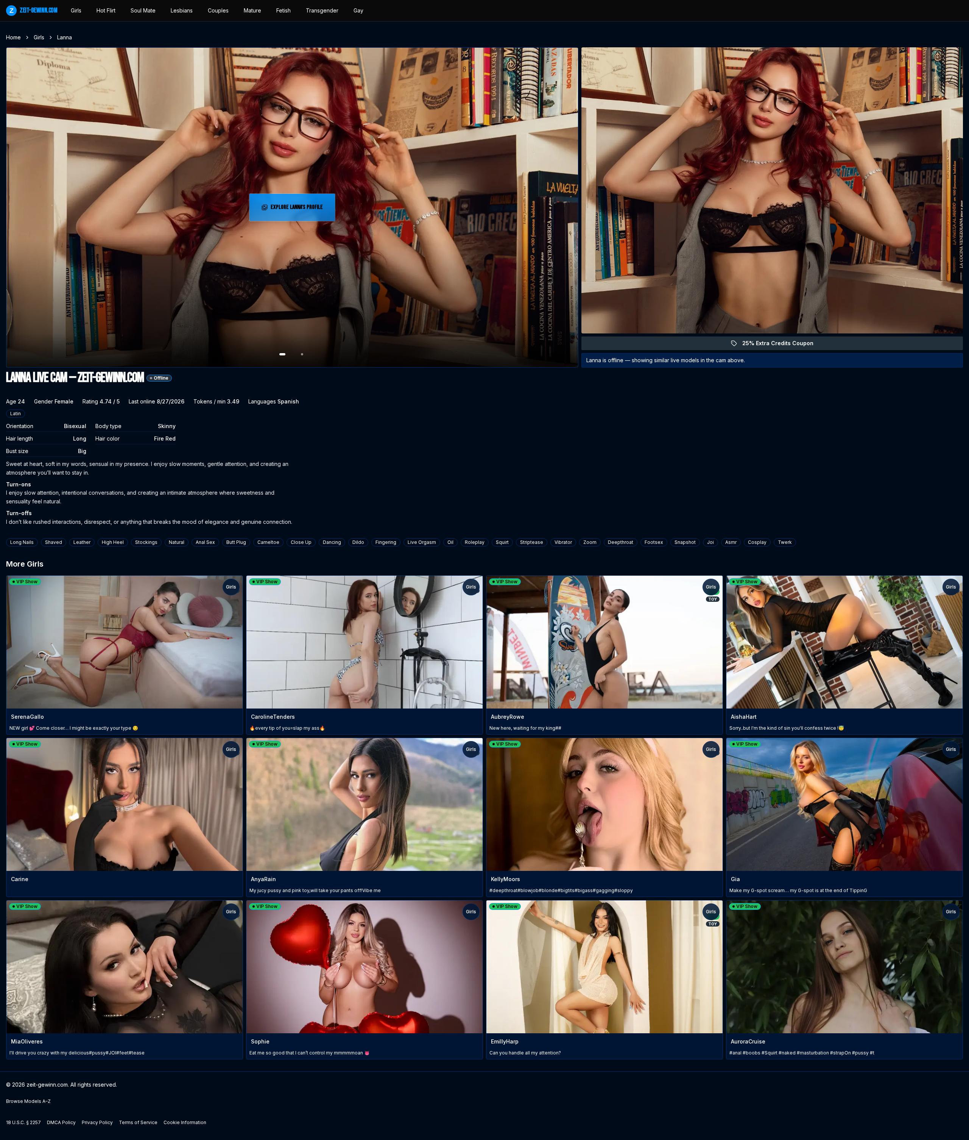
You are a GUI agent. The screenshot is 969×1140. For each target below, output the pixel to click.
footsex (654, 542)
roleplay (474, 542)
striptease (531, 542)
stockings (146, 542)
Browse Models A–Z (28, 1101)
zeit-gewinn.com (33, 10)
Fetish (283, 10)
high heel (113, 542)
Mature (252, 10)
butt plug (236, 542)
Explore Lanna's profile (301, 209)
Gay (358, 10)
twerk (785, 542)
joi (710, 542)
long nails (22, 542)
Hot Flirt (106, 10)
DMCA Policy (61, 1122)
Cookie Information (185, 1122)
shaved (53, 542)
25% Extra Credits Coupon (782, 345)
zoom (590, 542)
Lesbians (182, 10)
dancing (332, 542)
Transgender (322, 10)
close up (301, 542)
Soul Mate (143, 10)
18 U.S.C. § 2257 (23, 1122)
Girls (76, 10)
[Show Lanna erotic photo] (282, 354)
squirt (502, 542)
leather (81, 542)
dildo (358, 542)
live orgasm (422, 542)
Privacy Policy (97, 1122)
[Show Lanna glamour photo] (302, 354)
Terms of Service (138, 1122)
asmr (731, 542)
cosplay (757, 542)
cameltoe (268, 542)
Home (13, 37)
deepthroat (620, 542)
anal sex (205, 542)
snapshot (685, 542)
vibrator (563, 542)
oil (450, 542)
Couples (218, 10)
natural (176, 542)
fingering (385, 542)
